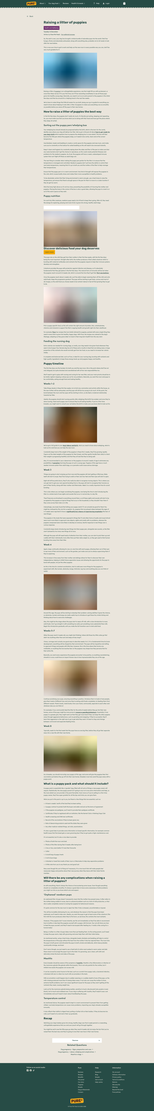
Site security (116, 1084)
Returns (114, 1082)
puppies (57, 91)
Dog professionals (84, 1089)
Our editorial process (68, 34)
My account (116, 1072)
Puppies (80, 1084)
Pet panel (81, 1079)
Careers (80, 1092)
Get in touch (99, 1079)
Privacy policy (116, 1077)
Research (98, 1072)
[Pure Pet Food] (31, 6)
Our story (81, 1082)
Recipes (80, 1074)
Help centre (99, 1082)
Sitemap (115, 1087)
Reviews (80, 1072)
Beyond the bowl (117, 1089)
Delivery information (118, 1074)
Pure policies (116, 1092)
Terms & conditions (118, 1079)
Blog (96, 1074)
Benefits (80, 1077)
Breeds (80, 1087)
